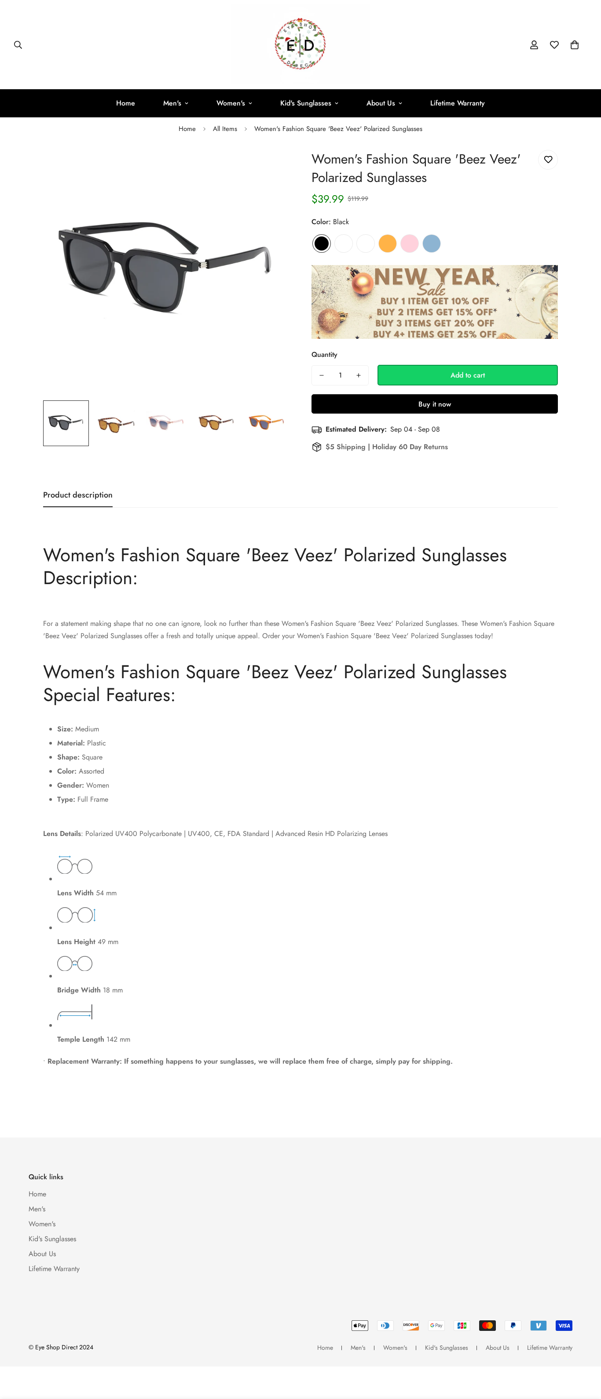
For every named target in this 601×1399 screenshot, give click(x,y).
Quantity (324, 354)
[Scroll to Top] (584, 1351)
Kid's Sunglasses (305, 103)
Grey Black (365, 243)
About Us (380, 103)
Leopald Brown (343, 243)
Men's (172, 103)
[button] (574, 45)
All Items (225, 129)
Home (125, 103)
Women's (230, 103)
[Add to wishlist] (548, 160)
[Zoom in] (271, 166)
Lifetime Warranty (457, 103)
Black (321, 243)
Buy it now (434, 404)
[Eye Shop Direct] (300, 44)
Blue (431, 243)
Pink (409, 243)
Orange (387, 243)
